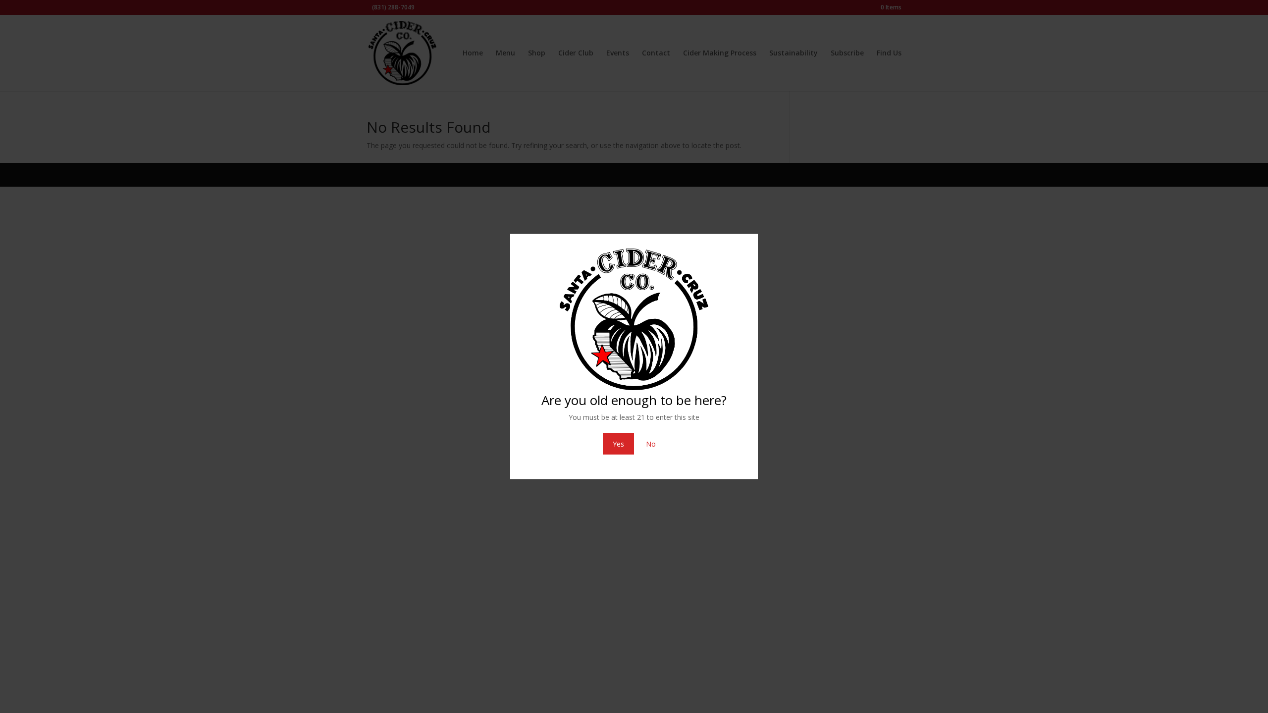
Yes (618, 444)
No (651, 444)
